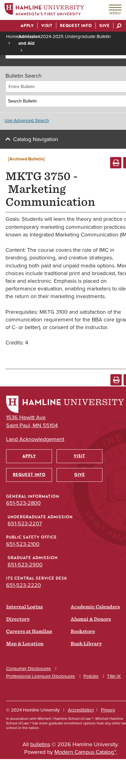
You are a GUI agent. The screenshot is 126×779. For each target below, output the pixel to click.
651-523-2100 (22, 544)
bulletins (40, 744)
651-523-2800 (23, 503)
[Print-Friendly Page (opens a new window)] (115, 162)
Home (12, 36)
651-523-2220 (23, 585)
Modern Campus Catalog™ (85, 752)
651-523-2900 (25, 565)
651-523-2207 (25, 524)
